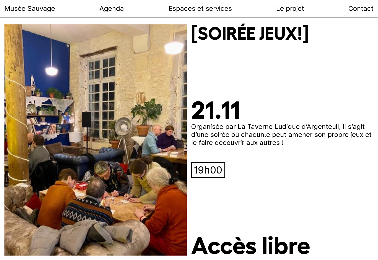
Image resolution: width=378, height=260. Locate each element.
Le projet (290, 8)
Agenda (111, 8)
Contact (361, 8)
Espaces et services (200, 8)
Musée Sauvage (29, 8)
